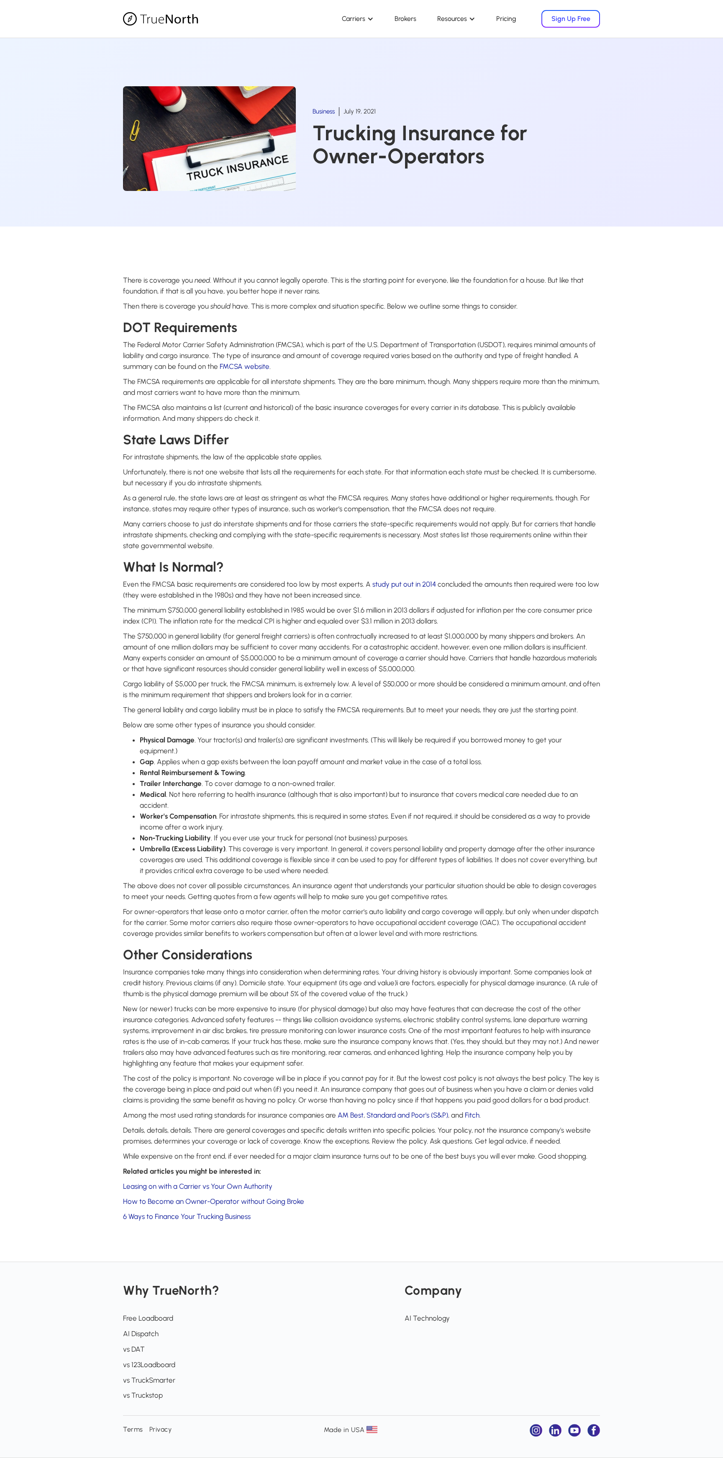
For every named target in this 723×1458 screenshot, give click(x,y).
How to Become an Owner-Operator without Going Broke (213, 1201)
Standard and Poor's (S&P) (407, 1115)
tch (474, 1115)
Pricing (506, 19)
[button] (357, 18)
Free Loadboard (148, 1318)
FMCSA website (244, 366)
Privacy (160, 1429)
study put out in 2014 (404, 584)
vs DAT (134, 1349)
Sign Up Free (570, 19)
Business (324, 111)
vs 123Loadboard (149, 1364)
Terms (133, 1429)
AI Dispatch (141, 1333)
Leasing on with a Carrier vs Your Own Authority (197, 1186)
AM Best (351, 1115)
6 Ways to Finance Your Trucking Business (187, 1216)
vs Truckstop (143, 1395)
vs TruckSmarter (149, 1380)
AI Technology (427, 1318)
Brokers (405, 19)
